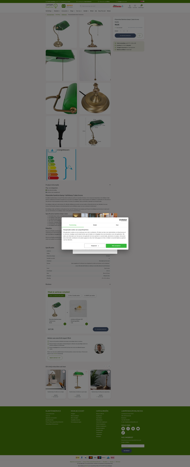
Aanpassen (94, 245)
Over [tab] (117, 225)
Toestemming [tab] (72, 225)
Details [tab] (95, 225)
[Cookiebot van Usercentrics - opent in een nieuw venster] (120, 220)
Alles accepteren (116, 245)
